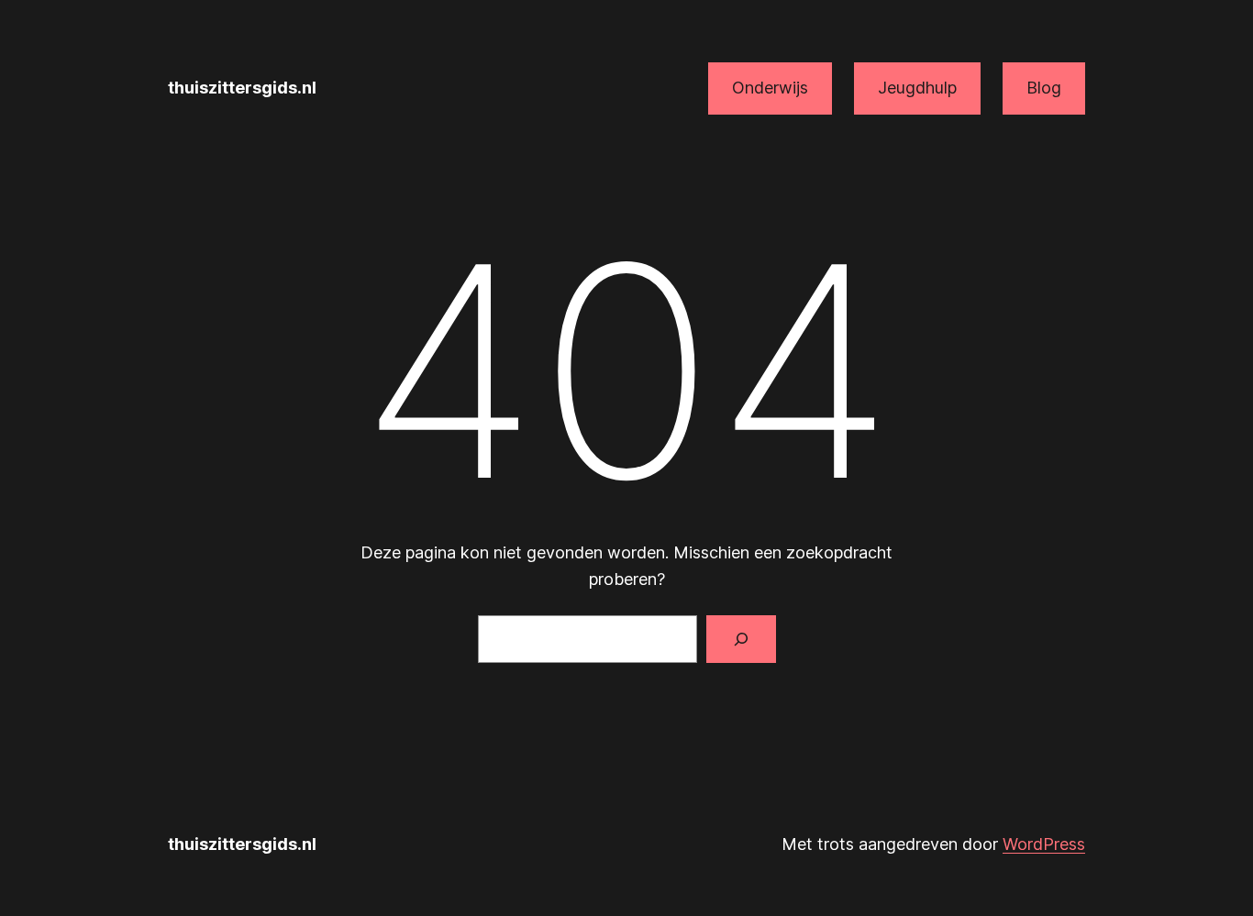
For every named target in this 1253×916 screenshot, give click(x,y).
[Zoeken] (741, 639)
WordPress (1044, 844)
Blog (1043, 87)
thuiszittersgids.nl (242, 87)
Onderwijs (770, 87)
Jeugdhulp (917, 87)
